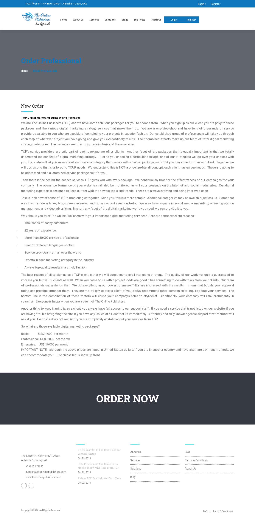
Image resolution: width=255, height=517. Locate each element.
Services (94, 19)
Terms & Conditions (196, 460)
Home (63, 19)
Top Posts (139, 19)
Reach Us (156, 19)
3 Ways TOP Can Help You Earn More (99, 478)
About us (78, 19)
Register (215, 3)
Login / (202, 3)
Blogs (125, 19)
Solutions (110, 19)
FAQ (187, 451)
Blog (133, 477)
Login (174, 19)
